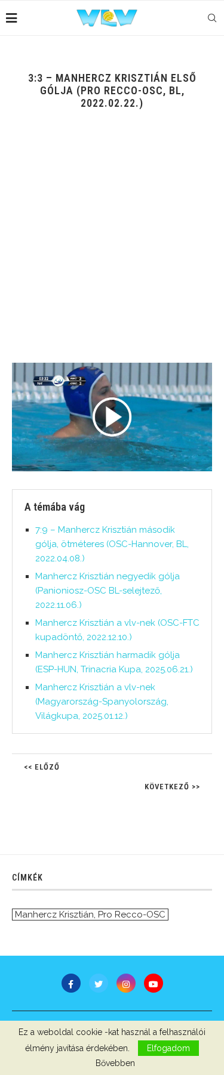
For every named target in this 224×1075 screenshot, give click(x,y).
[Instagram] (126, 983)
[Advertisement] (112, 245)
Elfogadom (168, 1048)
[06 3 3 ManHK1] (112, 417)
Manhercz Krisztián (54, 914)
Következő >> (172, 786)
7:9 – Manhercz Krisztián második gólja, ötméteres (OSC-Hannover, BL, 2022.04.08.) (112, 544)
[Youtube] (153, 983)
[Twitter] (98, 983)
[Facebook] (71, 983)
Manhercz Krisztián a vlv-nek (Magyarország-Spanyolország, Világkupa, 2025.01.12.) (101, 701)
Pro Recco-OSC (131, 914)
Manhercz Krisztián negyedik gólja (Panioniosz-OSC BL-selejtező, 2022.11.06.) (107, 590)
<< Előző (42, 766)
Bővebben (115, 1063)
